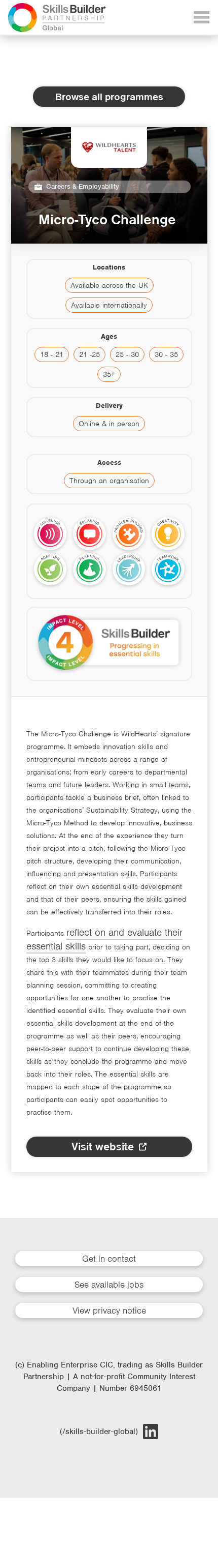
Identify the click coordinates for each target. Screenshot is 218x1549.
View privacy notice (109, 1310)
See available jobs (109, 1284)
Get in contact (109, 1258)
